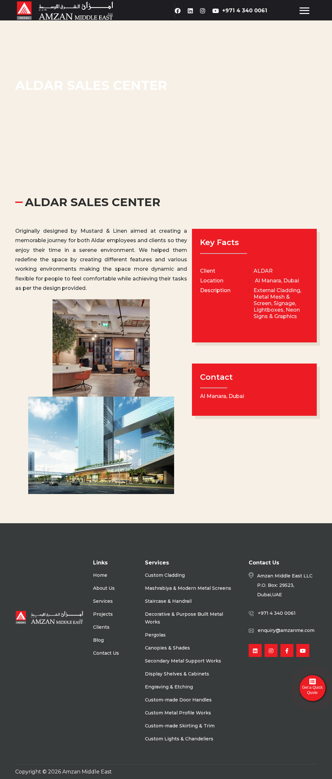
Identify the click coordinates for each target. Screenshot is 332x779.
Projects (103, 614)
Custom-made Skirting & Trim (180, 726)
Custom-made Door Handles (178, 700)
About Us (104, 588)
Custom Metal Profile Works (178, 713)
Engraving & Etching (169, 687)
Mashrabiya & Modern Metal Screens (188, 588)
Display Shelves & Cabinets (177, 674)
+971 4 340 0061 (244, 10)
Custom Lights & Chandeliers (179, 739)
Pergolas (155, 635)
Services (103, 601)
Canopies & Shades (167, 648)
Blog (98, 640)
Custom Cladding (165, 575)
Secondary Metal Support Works (183, 661)
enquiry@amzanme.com (286, 630)
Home (100, 575)
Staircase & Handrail (168, 601)
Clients (101, 627)
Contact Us (106, 653)
